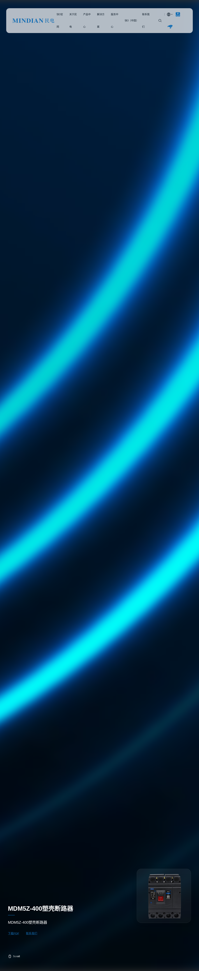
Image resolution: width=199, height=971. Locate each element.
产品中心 (87, 20)
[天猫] (176, 14)
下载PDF (13, 933)
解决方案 (100, 20)
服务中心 (114, 20)
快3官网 (33, 20)
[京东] (169, 27)
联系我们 (146, 20)
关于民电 (73, 20)
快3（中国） (131, 20)
